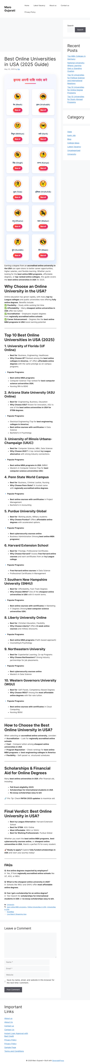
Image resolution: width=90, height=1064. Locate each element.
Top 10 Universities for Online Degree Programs (75, 90)
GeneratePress (58, 1060)
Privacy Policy (30, 12)
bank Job (71, 135)
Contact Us (9, 1030)
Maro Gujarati (9, 9)
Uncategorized (73, 150)
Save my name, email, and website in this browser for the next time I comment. (30, 981)
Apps (69, 132)
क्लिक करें (17, 110)
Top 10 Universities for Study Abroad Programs (75, 99)
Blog (69, 139)
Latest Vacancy (39, 5)
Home (27, 5)
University (10, 904)
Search (70, 26)
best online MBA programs (17, 907)
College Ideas (73, 143)
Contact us (65, 5)
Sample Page (10, 1047)
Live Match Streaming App (16, 914)
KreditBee (10, 912)
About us (53, 5)
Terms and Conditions (14, 1051)
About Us (8, 1022)
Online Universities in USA (36, 907)
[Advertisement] (30, 35)
